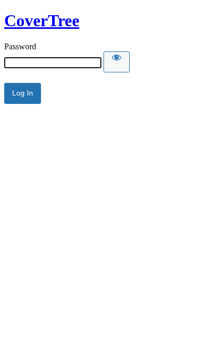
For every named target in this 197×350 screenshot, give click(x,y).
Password (20, 46)
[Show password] (116, 61)
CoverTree (41, 20)
